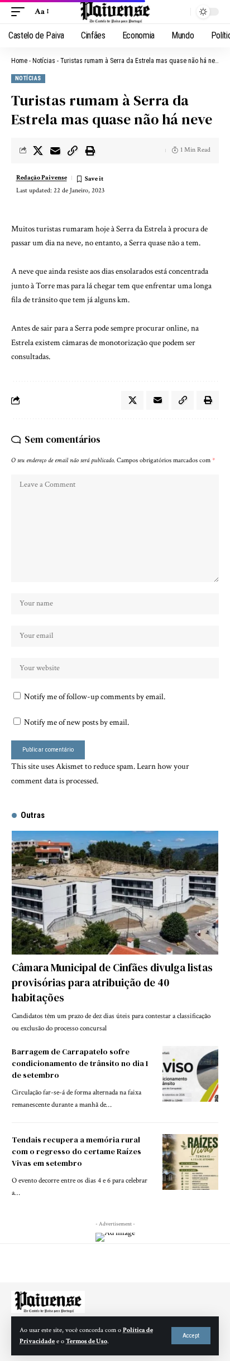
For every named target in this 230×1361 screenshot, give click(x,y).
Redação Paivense (41, 177)
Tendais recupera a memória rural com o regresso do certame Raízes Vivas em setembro (76, 1151)
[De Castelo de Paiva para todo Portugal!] (115, 11)
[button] (190, 1335)
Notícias (43, 61)
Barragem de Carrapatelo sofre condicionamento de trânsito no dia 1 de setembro (80, 1063)
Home (19, 61)
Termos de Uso (86, 1341)
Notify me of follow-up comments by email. (94, 696)
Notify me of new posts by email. (76, 722)
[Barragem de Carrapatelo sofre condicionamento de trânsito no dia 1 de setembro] (190, 1074)
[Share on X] (38, 150)
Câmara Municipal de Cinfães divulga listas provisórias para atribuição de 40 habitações (112, 982)
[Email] (55, 150)
